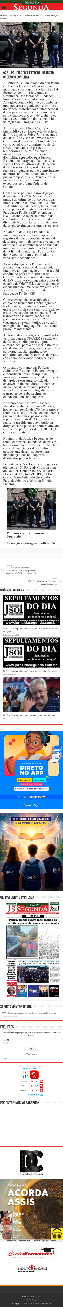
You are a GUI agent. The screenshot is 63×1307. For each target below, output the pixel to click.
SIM (7, 1040)
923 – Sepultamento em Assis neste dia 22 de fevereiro (42, 581)
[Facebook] (30, 1300)
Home (4, 15)
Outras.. (5, 1058)
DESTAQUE (13, 15)
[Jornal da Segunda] (31, 5)
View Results (31, 1054)
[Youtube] (35, 1300)
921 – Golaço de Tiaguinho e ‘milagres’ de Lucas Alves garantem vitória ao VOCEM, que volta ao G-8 (21, 570)
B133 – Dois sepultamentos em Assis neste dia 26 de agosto (30, 715)
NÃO (7, 1043)
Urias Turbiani (35, 1296)
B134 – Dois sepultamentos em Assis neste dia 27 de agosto (30, 670)
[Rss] (27, 1300)
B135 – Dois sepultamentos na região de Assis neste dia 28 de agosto (29, 1013)
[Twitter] (32, 1300)
